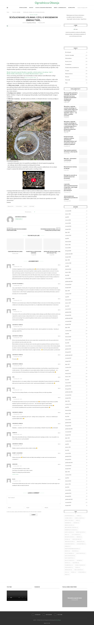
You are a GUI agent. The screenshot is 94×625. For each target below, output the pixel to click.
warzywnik (31, 206)
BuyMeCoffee (71, 7)
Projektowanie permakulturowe (76, 67)
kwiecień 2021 (68, 241)
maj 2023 (67, 217)
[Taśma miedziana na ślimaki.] (15, 244)
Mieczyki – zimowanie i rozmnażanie (70, 159)
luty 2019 (67, 306)
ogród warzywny (76, 539)
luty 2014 (67, 487)
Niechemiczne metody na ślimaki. (70, 167)
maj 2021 (67, 238)
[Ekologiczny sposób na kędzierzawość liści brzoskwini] (83, 177)
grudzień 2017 (68, 349)
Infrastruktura (76, 58)
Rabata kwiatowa (76, 73)
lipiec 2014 (67, 471)
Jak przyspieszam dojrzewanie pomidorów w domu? (71, 198)
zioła (67, 572)
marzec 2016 (68, 413)
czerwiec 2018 (68, 330)
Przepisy (76, 70)
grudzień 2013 (68, 493)
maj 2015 (67, 444)
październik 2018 (68, 318)
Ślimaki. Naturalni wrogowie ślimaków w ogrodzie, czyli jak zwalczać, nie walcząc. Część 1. (30, 72)
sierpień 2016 (68, 398)
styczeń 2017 (68, 382)
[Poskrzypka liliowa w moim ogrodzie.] (33, 244)
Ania (13, 264)
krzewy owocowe (80, 532)
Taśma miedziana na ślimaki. (15, 251)
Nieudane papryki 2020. (75, 598)
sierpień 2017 (68, 361)
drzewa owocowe (69, 520)
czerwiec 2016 (68, 404)
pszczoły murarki (69, 553)
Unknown (14, 464)
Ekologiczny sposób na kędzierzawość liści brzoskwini (70, 177)
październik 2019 (68, 281)
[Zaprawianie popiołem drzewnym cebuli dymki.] (83, 152)
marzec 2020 (68, 272)
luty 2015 (67, 450)
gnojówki (76, 522)
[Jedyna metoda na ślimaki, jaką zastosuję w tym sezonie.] (51, 244)
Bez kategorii (76, 52)
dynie (78, 520)
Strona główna (23, 7)
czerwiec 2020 (68, 263)
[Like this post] (35, 212)
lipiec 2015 (67, 438)
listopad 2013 (68, 496)
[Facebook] (7, 2)
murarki (79, 536)
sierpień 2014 (68, 468)
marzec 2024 (68, 214)
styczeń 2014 (68, 490)
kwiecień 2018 (68, 336)
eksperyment (68, 522)
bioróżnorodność (69, 515)
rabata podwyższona (70, 555)
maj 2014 (67, 478)
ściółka (73, 572)
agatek (14, 397)
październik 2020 (68, 253)
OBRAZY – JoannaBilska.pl (60, 7)
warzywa (67, 562)
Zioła (76, 82)
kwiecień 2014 (68, 481)
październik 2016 (68, 392)
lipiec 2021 (67, 232)
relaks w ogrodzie (69, 560)
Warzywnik (76, 79)
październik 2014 (68, 462)
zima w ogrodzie (78, 569)
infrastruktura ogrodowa (71, 527)
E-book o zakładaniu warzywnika (43, 7)
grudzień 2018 (68, 312)
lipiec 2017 (67, 364)
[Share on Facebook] (37, 212)
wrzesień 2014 (68, 465)
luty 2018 (67, 342)
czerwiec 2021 (68, 235)
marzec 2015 (68, 447)
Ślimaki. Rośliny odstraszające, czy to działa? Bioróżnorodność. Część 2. (25, 73)
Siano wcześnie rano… (31, 77)
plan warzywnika (81, 543)
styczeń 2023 (68, 220)
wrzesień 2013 (68, 502)
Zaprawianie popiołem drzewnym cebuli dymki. (70, 151)
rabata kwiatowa (80, 553)
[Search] (86, 2)
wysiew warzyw (69, 567)
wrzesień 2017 (68, 358)
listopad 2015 (68, 425)
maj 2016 (67, 407)
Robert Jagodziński (17, 453)
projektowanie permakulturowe (72, 548)
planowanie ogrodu (69, 543)
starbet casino (15, 474)
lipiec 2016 (67, 401)
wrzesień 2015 (68, 431)
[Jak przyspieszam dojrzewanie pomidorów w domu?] (83, 198)
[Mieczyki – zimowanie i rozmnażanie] (83, 160)
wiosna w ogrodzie (80, 565)
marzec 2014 (68, 484)
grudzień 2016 (68, 385)
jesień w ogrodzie (69, 532)
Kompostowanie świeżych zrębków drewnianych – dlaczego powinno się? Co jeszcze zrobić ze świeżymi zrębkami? (70, 140)
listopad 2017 (68, 352)
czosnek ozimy (68, 518)
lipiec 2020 (67, 260)
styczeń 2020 (68, 278)
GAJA (13, 388)
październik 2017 (68, 355)
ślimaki (25, 206)
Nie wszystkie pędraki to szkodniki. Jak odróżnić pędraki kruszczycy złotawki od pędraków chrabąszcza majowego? (71, 96)
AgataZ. (14, 309)
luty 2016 (67, 416)
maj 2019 (67, 296)
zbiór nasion (68, 569)
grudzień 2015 (68, 422)
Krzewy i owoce (76, 61)
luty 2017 (67, 379)
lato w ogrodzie (76, 534)
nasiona (67, 539)
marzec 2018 (68, 339)
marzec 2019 (68, 303)
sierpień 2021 (68, 229)
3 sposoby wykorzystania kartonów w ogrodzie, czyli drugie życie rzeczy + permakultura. (71, 187)
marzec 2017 (68, 376)
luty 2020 (67, 275)
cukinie (79, 515)
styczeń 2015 (68, 453)
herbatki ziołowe (69, 525)
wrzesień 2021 (68, 226)
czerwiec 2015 (68, 441)
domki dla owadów (79, 518)
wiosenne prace (69, 565)
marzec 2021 (68, 244)
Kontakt (31, 7)
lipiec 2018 (67, 327)
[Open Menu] (7, 7)
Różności (76, 76)
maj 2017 (67, 370)
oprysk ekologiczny (70, 541)
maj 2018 (67, 333)
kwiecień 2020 (68, 269)
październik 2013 (68, 499)
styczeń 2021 (68, 247)
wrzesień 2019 (68, 284)
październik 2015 (68, 428)
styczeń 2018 (68, 346)
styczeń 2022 (68, 223)
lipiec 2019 (67, 290)
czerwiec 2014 (68, 474)
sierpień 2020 (68, 257)
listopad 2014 (68, 459)
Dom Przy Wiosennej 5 (17, 283)
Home (8, 12)
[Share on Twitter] (38, 212)
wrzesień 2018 (68, 321)
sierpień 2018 (68, 324)
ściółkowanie (19, 206)
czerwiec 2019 (68, 293)
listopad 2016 (68, 389)
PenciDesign (58, 620)
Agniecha (14, 432)
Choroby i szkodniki (16, 12)
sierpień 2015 (68, 435)
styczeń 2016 (68, 419)
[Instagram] (8, 2)
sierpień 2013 (68, 505)
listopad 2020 (68, 250)
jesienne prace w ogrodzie (71, 529)
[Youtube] (10, 2)
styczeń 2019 (68, 309)
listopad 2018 (68, 315)
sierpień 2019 (68, 287)
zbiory (77, 567)
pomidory (67, 546)
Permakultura (76, 64)
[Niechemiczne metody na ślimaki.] (83, 169)
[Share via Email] (41, 212)
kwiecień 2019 (68, 299)
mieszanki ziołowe (69, 536)
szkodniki (79, 560)
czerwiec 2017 (68, 367)
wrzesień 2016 (68, 395)
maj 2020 (67, 266)
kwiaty (67, 534)
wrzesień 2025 (68, 210)
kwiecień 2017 (68, 373)
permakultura (11, 206)
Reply (59, 283)
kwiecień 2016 (68, 410)
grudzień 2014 (68, 456)
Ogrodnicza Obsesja (31, 22)
